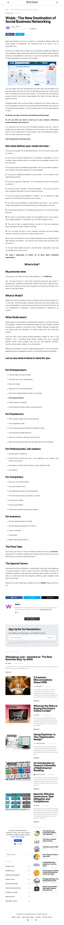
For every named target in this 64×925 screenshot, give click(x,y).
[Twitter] (18, 844)
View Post (8, 672)
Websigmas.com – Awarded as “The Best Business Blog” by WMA (28, 658)
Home (6, 9)
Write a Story (16, 917)
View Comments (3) (31, 618)
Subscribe (50, 637)
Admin (13, 27)
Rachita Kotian (40, 774)
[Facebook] (15, 844)
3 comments (32, 28)
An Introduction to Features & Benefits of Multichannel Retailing (45, 766)
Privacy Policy (47, 917)
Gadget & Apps (10, 879)
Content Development (12, 875)
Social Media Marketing (13, 888)
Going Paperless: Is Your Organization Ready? (44, 737)
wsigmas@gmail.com (45, 609)
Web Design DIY (10, 896)
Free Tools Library (28, 917)
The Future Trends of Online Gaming (49, 840)
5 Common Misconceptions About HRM (43, 680)
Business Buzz (9, 13)
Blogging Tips (9, 866)
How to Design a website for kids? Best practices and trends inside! (51, 872)
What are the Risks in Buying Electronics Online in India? (46, 708)
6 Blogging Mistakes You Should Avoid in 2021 (50, 879)
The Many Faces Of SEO (50, 847)
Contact (17, 840)
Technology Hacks (11, 892)
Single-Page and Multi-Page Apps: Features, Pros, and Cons (50, 888)
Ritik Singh (39, 686)
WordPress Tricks (11, 901)
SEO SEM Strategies (11, 883)
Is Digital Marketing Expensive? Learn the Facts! (50, 864)
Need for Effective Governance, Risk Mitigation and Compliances (44, 797)
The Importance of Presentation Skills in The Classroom (49, 832)
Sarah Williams (40, 743)
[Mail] (21, 844)
